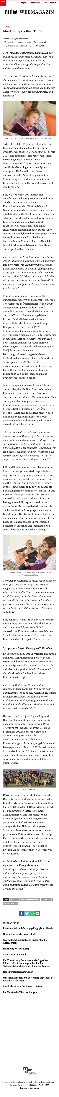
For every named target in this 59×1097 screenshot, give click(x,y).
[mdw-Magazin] (29, 8)
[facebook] (21, 913)
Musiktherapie (10, 903)
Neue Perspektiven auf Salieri (18, 971)
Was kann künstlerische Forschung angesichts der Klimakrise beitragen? (28, 979)
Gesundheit (47, 899)
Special (6, 26)
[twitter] (26, 913)
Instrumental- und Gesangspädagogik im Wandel (28, 928)
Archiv (45, 3)
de (25, 3)
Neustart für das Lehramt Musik (19, 934)
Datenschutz (34, 1088)
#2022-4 (14, 899)
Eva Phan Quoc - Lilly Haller (17, 38)
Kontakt (53, 3)
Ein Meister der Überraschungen (20, 992)
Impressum (24, 1088)
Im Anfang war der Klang (16, 948)
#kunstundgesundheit (30, 899)
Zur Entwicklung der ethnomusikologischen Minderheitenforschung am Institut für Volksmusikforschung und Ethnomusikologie (26, 963)
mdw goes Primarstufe (14, 954)
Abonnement (35, 3)
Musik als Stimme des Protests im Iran (23, 986)
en (22, 3)
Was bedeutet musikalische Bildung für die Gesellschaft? (25, 941)
